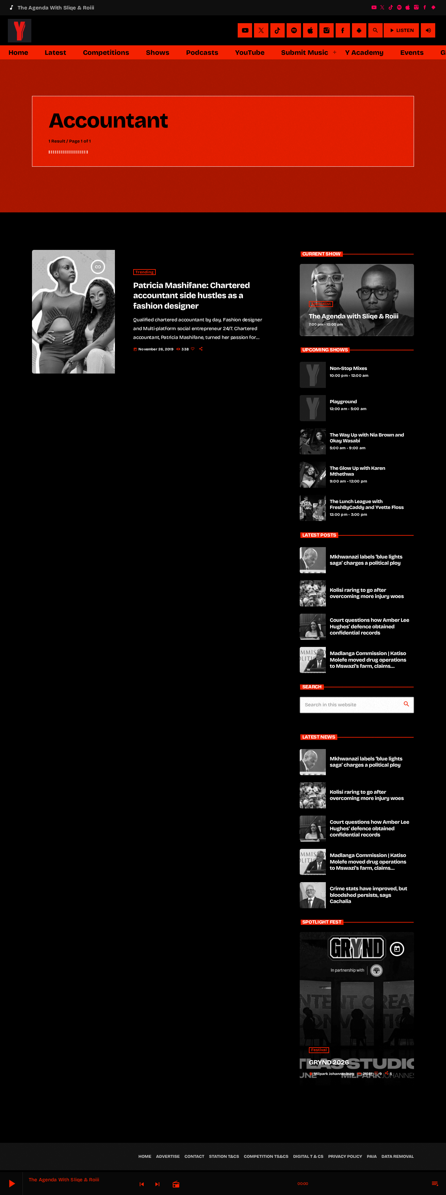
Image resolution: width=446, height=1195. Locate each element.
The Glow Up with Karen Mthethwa (357, 471)
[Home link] (19, 30)
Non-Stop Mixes (348, 369)
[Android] (433, 7)
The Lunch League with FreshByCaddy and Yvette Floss (367, 505)
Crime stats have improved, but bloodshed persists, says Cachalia (368, 895)
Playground (343, 402)
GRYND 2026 (329, 1062)
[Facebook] (424, 7)
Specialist (321, 304)
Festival (319, 1050)
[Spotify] (399, 7)
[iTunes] (407, 7)
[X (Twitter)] (382, 7)
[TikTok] (390, 7)
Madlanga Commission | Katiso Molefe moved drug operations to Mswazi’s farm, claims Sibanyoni (368, 663)
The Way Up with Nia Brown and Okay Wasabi (367, 438)
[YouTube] (373, 7)
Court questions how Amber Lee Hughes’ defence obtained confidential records (369, 626)
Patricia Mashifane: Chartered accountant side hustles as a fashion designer (191, 296)
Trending (144, 272)
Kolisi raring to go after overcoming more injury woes (367, 593)
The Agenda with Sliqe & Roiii (353, 316)
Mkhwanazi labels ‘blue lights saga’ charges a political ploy (366, 560)
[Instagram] (416, 7)
